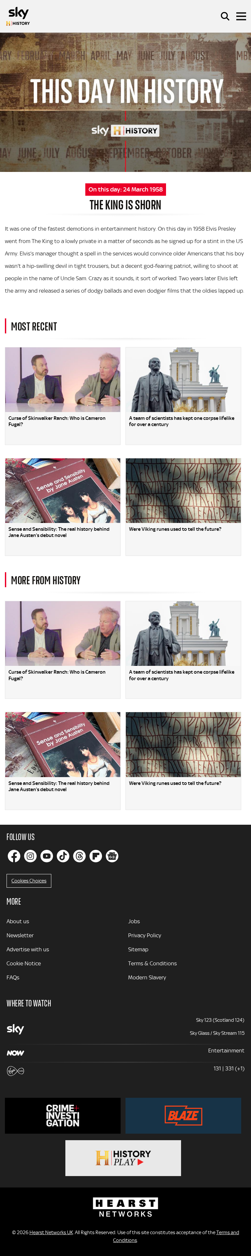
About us (18, 921)
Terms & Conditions (152, 963)
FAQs (13, 977)
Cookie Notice (24, 963)
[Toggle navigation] (241, 16)
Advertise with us (28, 949)
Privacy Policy (144, 935)
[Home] (18, 16)
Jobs (134, 921)
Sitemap (138, 949)
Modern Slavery (147, 977)
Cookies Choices (28, 881)
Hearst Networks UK (51, 1232)
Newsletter (20, 935)
